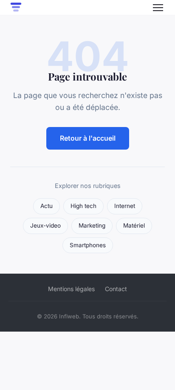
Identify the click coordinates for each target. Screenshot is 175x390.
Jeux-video (45, 225)
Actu (46, 205)
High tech (83, 205)
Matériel (134, 225)
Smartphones (88, 245)
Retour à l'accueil (88, 138)
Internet (124, 205)
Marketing (92, 225)
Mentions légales (71, 288)
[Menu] (158, 7)
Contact (116, 288)
